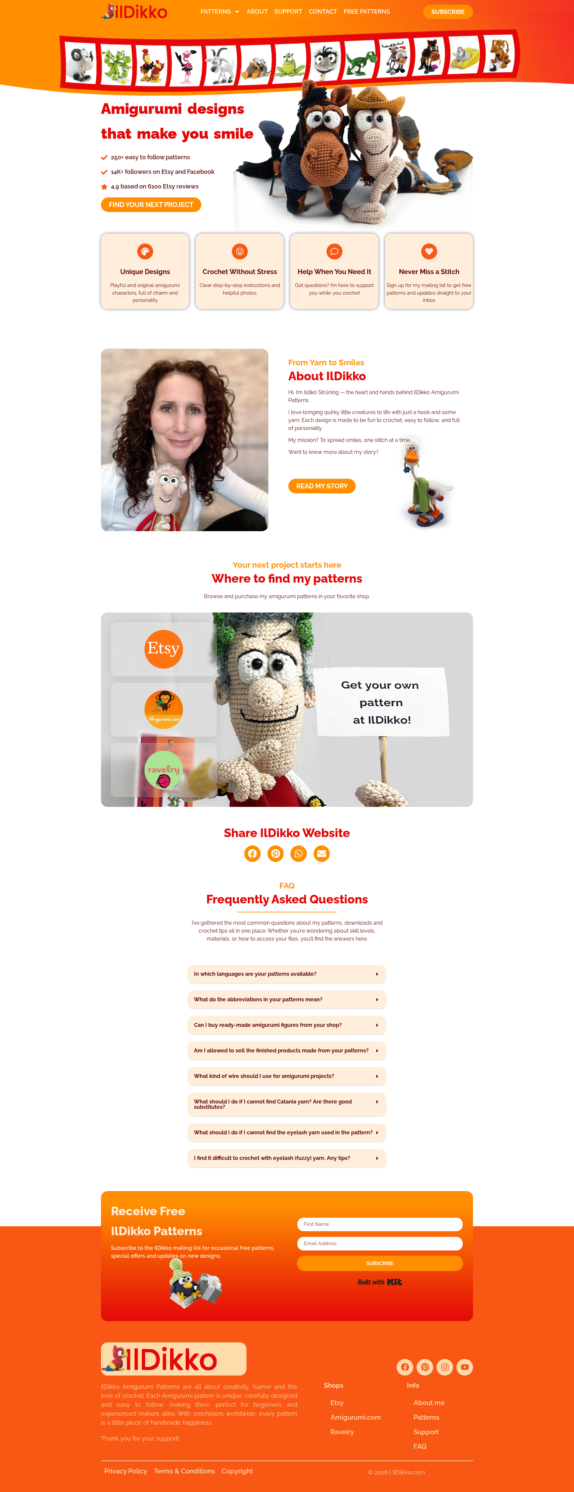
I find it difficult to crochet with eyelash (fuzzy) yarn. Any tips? (272, 1158)
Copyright (237, 1471)
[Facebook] (405, 1367)
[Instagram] (444, 1367)
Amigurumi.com (356, 1417)
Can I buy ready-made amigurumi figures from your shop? (268, 1025)
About (257, 11)
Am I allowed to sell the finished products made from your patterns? (281, 1050)
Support (288, 11)
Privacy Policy (125, 1471)
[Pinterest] (425, 1367)
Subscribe (448, 11)
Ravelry (342, 1432)
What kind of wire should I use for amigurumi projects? (264, 1076)
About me (429, 1403)
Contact (323, 11)
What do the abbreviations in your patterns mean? (258, 999)
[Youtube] (464, 1367)
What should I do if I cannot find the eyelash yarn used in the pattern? (283, 1132)
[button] (252, 853)
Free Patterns (367, 11)
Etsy (337, 1403)
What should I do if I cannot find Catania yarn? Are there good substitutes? (273, 1104)
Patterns (216, 11)
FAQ (420, 1447)
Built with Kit (380, 1282)
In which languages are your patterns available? (255, 974)
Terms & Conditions (184, 1471)
